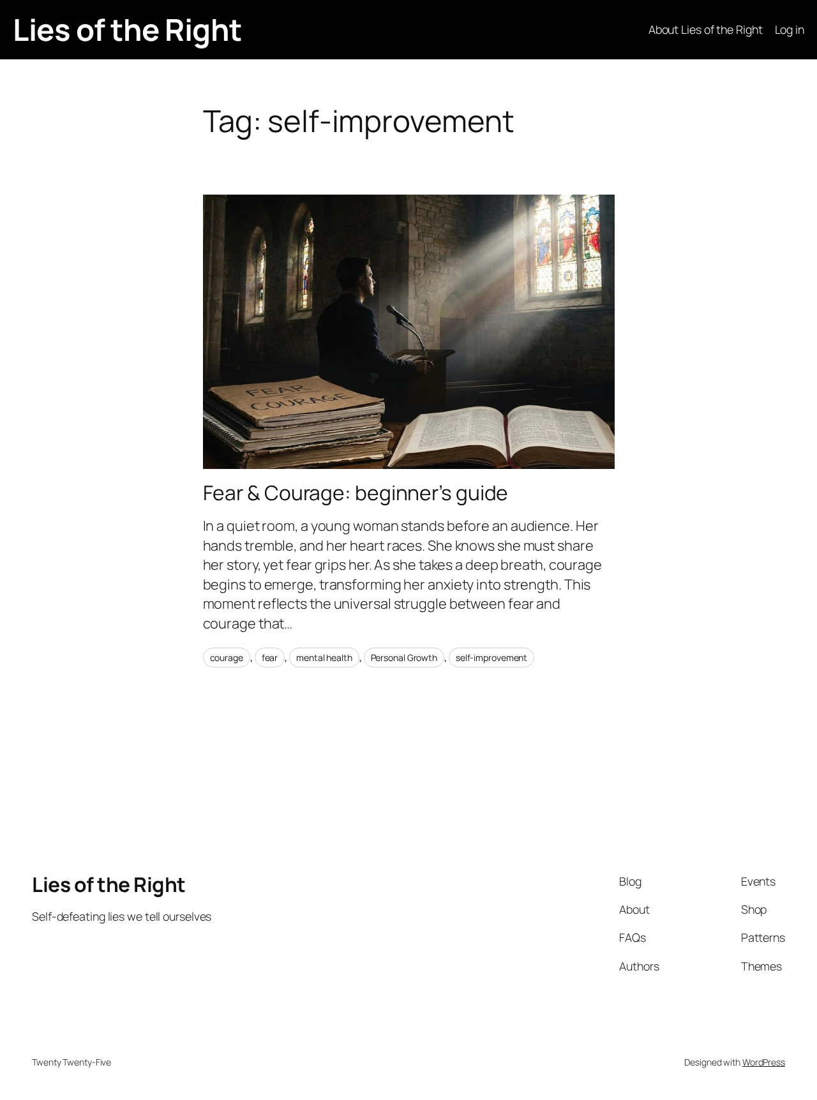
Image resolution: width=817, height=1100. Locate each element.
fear (270, 657)
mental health (324, 657)
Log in (789, 29)
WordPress (763, 1062)
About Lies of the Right (705, 29)
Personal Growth (404, 657)
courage (226, 657)
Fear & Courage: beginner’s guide (356, 493)
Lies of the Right (127, 29)
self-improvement (491, 657)
